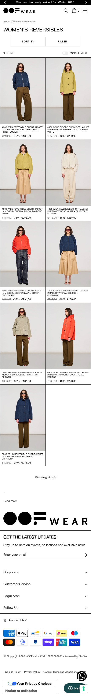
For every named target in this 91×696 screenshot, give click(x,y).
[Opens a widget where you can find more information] (75, 688)
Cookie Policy (13, 671)
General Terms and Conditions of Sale (64, 671)
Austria (13, 620)
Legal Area (11, 596)
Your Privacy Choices (34, 683)
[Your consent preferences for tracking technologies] (84, 689)
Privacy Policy (32, 671)
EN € (23, 620)
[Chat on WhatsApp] (82, 676)
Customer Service (17, 584)
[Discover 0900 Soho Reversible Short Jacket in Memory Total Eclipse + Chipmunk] (23, 418)
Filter (62, 41)
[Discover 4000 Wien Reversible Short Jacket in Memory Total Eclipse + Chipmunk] (68, 254)
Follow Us (10, 607)
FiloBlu (83, 656)
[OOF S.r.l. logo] (19, 10)
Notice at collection (21, 691)
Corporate (11, 572)
